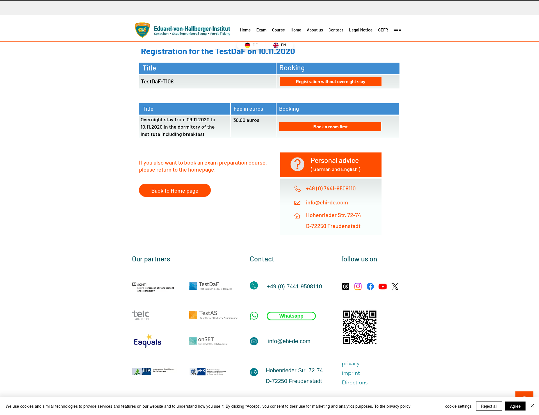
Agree (515, 406)
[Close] (532, 406)
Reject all (489, 406)
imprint (351, 373)
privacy (350, 363)
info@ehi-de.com (327, 202)
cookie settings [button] (458, 406)
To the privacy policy (392, 406)
